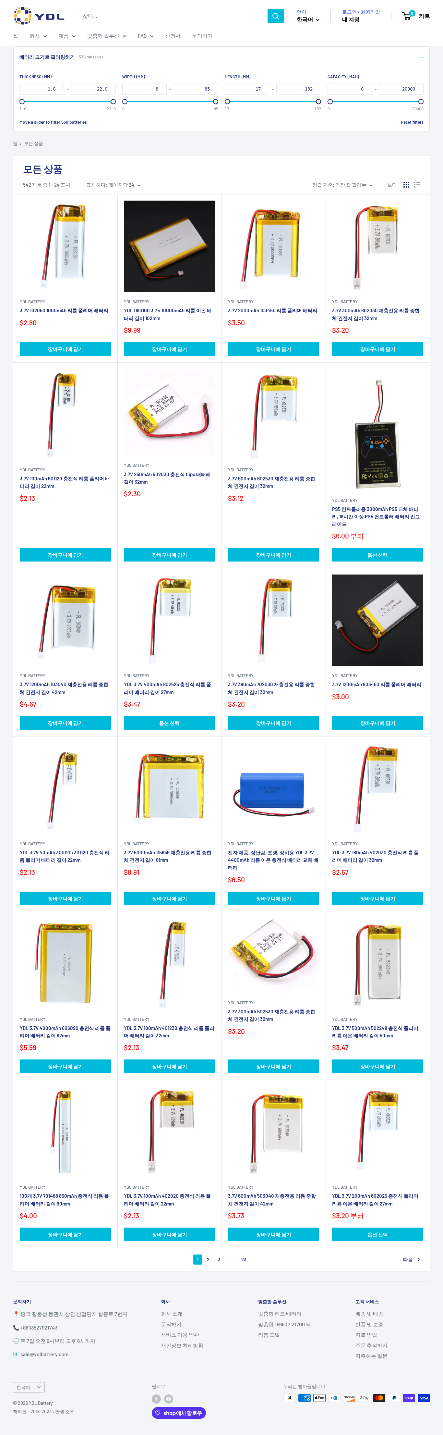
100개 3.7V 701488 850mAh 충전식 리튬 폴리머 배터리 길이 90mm (64, 1199)
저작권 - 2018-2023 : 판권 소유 (43, 1411)
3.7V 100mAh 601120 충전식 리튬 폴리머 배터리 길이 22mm (65, 482)
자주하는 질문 (371, 1356)
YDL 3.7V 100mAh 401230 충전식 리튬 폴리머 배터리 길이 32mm (169, 1031)
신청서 (173, 35)
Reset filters (412, 122)
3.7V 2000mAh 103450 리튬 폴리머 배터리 (272, 310)
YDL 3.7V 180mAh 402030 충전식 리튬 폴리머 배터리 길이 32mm (375, 856)
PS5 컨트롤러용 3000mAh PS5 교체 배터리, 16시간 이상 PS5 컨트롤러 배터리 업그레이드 (376, 516)
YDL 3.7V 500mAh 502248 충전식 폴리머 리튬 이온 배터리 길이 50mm (375, 1031)
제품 (63, 35)
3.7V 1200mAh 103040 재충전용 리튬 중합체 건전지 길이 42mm (64, 688)
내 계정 (351, 19)
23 (243, 1259)
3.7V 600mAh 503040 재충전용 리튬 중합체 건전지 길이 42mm (272, 1199)
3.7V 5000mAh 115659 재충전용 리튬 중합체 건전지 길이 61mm (167, 856)
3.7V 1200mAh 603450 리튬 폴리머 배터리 (376, 684)
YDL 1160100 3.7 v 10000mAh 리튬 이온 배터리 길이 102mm (168, 314)
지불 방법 (366, 1334)
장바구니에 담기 (65, 349)
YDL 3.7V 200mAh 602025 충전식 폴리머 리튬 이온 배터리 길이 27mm (375, 1199)
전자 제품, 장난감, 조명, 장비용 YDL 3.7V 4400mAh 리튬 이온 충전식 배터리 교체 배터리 (273, 860)
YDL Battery (32, 301)
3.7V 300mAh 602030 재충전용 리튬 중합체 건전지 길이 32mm (376, 314)
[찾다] (276, 16)
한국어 (23, 1387)
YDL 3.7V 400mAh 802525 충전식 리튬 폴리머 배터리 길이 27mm (167, 688)
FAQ (142, 35)
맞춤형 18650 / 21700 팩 (284, 1324)
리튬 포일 (269, 1334)
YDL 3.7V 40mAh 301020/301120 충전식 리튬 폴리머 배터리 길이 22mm (65, 856)
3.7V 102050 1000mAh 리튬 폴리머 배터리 (64, 310)
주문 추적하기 (371, 1345)
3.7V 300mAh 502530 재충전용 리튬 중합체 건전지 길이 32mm (271, 1015)
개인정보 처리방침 (182, 1345)
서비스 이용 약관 (180, 1334)
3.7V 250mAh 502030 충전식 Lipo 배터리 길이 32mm (167, 478)
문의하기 (202, 35)
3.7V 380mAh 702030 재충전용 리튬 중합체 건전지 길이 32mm (271, 688)
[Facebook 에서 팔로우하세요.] (156, 1398)
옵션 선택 (377, 555)
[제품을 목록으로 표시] (417, 185)
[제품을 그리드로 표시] (406, 185)
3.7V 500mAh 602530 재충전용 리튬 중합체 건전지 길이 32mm (271, 482)
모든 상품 (33, 143)
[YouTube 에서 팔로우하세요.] (168, 1398)
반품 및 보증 (369, 1324)
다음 (408, 1259)
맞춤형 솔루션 (103, 35)
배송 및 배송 (369, 1313)
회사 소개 (172, 1313)
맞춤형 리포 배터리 (280, 1313)
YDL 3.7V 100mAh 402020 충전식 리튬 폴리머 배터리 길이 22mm (167, 1199)
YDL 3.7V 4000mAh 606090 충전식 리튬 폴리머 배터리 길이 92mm (65, 1031)
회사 (35, 35)
